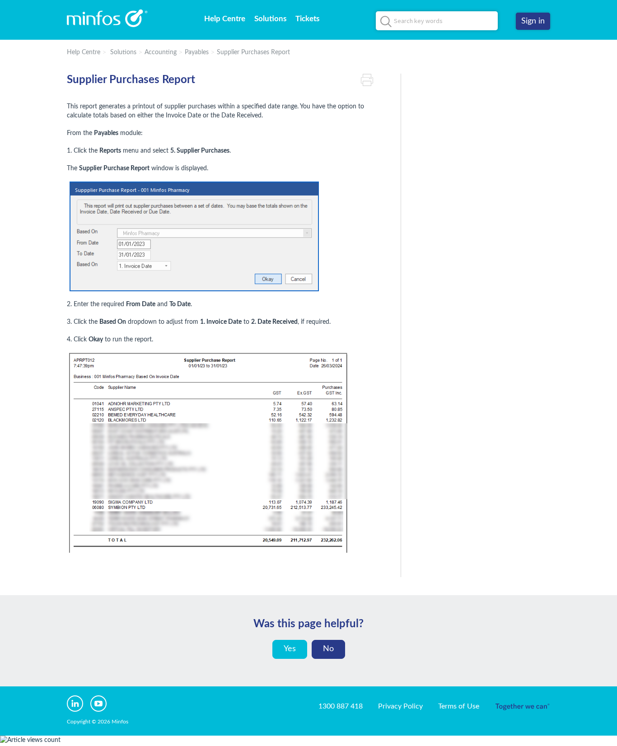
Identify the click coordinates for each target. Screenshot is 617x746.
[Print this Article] (369, 80)
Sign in (533, 21)
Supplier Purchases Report (253, 52)
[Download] (292, 259)
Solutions (270, 19)
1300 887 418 (340, 706)
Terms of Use (458, 706)
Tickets (307, 19)
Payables (197, 52)
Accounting (161, 52)
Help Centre (224, 19)
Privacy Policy (400, 706)
